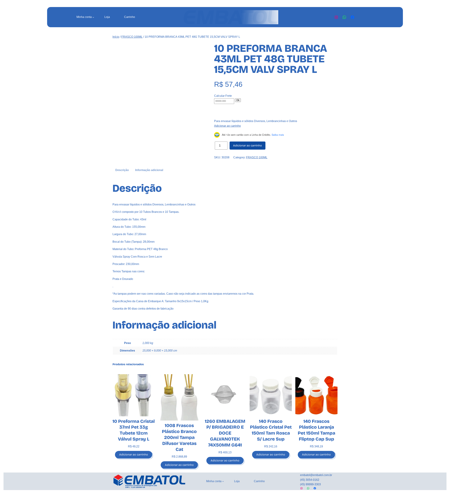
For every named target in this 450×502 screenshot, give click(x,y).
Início (115, 36)
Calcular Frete (223, 95)
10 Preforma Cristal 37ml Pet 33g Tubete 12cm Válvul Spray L (133, 430)
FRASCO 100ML (132, 36)
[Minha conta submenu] (93, 17)
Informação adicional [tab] (149, 170)
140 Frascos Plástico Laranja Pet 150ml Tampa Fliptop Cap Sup (316, 430)
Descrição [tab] (122, 170)
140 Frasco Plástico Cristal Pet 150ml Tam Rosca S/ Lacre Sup (271, 430)
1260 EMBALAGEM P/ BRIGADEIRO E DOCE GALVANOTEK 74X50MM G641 (225, 433)
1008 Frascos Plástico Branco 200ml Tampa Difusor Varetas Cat (179, 437)
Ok (237, 100)
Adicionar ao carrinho (227, 125)
